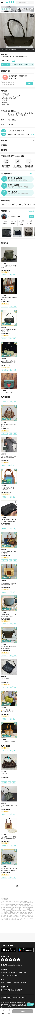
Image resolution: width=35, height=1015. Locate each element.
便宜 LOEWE (28, 912)
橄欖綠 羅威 (11, 907)
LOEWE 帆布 (17, 909)
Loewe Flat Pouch (6, 901)
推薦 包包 (19, 920)
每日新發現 (4, 972)
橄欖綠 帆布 (18, 907)
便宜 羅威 (9, 915)
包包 (28, 906)
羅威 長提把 (18, 910)
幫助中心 (3, 982)
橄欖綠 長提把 (26, 907)
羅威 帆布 (11, 910)
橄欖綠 (16, 906)
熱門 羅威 (22, 915)
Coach (3, 975)
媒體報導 (19, 990)
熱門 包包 (7, 920)
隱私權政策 (23, 982)
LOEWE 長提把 (26, 909)
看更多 (17, 886)
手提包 (14, 120)
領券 (29, 83)
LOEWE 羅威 (9, 909)
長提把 (24, 906)
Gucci (7, 975)
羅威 (12, 906)
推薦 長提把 (14, 918)
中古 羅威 (28, 915)
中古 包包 (13, 920)
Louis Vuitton (14, 975)
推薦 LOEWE (28, 913)
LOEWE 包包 (4, 910)
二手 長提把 (9, 916)
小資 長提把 (24, 916)
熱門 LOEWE (12, 913)
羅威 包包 (25, 910)
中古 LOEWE (20, 913)
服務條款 (16, 982)
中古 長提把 (7, 918)
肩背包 (12, 204)
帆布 (20, 906)
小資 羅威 (15, 915)
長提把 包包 (13, 912)
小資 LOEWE (4, 913)
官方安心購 (12, 972)
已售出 (23, 1011)
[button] (5, 223)
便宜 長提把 (16, 916)
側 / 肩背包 (19, 972)
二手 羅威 (3, 915)
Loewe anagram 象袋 (17, 901)
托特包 (19, 204)
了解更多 (31, 174)
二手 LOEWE (20, 912)
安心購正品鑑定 (5, 990)
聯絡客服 (9, 982)
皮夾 (25, 972)
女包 (9, 120)
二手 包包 (20, 918)
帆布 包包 (6, 912)
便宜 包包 (26, 918)
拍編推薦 (13, 990)
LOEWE (10, 124)
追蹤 (31, 216)
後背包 (27, 204)
